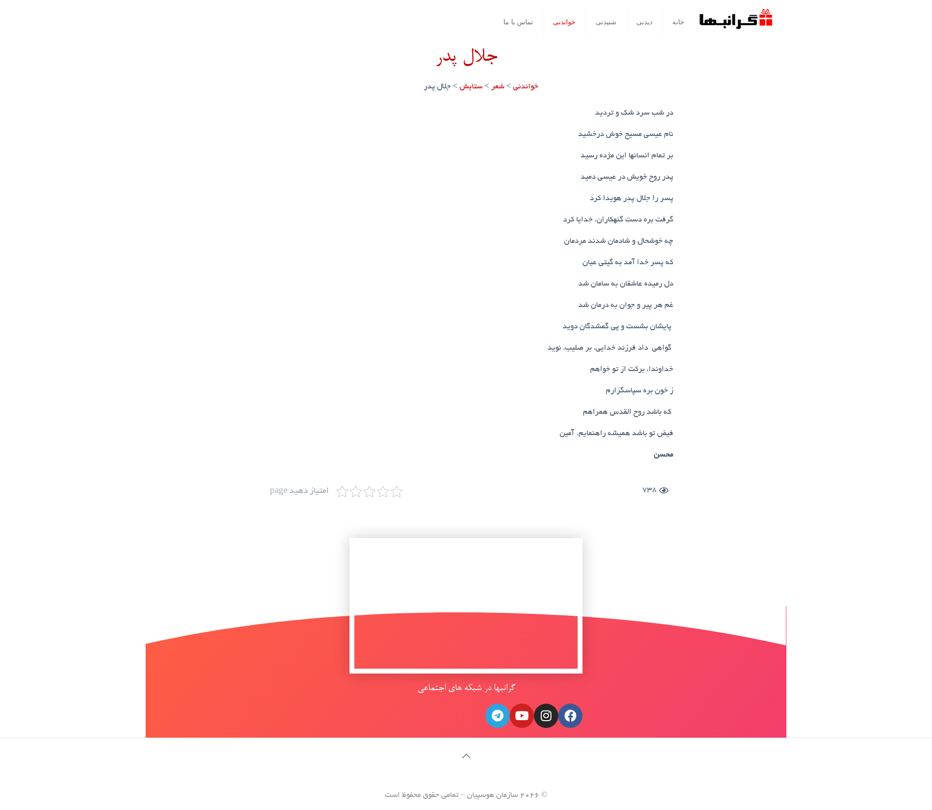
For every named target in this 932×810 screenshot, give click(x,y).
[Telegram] (497, 716)
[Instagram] (546, 716)
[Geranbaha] (735, 22)
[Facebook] (570, 716)
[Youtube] (522, 716)
